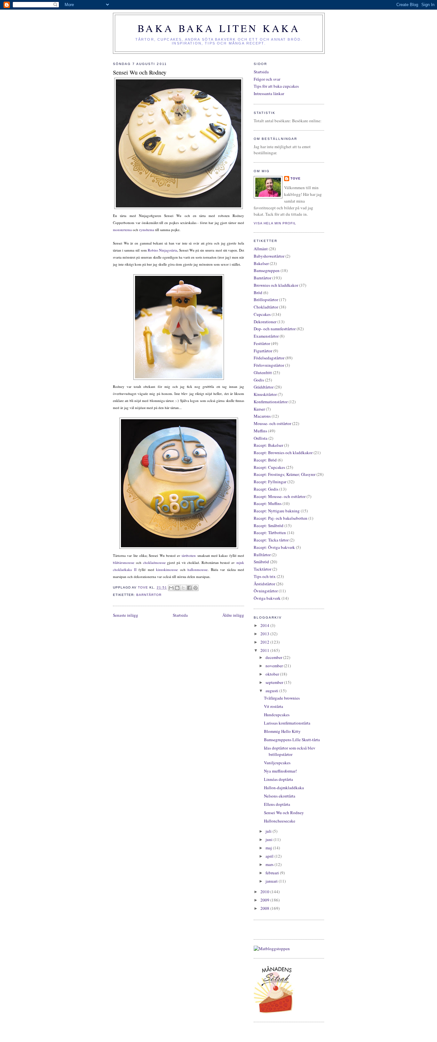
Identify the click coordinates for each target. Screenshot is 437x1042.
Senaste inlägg (125, 615)
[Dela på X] (183, 588)
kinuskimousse (166, 569)
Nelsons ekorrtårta (279, 796)
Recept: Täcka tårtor (271, 540)
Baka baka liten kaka (219, 28)
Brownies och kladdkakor (276, 285)
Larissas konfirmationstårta (287, 723)
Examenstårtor (266, 336)
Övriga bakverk (267, 598)
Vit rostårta (273, 706)
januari (272, 881)
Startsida (180, 615)
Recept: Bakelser (268, 445)
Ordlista (260, 438)
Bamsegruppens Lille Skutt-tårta (292, 739)
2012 (265, 642)
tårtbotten (189, 555)
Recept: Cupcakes (269, 467)
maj (269, 848)
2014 (265, 625)
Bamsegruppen (267, 270)
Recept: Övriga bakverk (274, 547)
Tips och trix (265, 576)
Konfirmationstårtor (271, 402)
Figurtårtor (263, 351)
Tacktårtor (262, 569)
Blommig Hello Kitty (282, 731)
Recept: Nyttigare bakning (277, 511)
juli (269, 831)
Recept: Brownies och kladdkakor (283, 452)
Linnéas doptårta (278, 779)
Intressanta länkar (269, 93)
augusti (272, 690)
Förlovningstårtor (269, 365)
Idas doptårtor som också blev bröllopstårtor (289, 751)
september (275, 682)
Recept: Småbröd (268, 525)
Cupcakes (262, 314)
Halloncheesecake (279, 821)
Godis (259, 380)
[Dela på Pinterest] (195, 588)
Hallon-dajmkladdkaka (284, 787)
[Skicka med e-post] (171, 588)
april (270, 856)
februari (273, 873)
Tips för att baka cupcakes (276, 86)
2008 (265, 908)
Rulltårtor (262, 554)
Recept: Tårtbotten (270, 532)
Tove (295, 178)
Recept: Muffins (268, 503)
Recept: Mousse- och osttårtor (280, 496)
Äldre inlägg (233, 615)
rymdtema (146, 229)
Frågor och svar (267, 79)
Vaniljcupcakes (277, 762)
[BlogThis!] (177, 588)
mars (270, 864)
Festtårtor (262, 343)
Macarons (262, 416)
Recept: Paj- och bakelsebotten (280, 518)
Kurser (259, 409)
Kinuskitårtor (265, 394)
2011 (265, 650)
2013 (265, 634)
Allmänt (261, 249)
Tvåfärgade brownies (282, 698)
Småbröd (261, 562)
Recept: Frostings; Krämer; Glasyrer (284, 474)
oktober (273, 674)
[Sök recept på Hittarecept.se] (272, 948)
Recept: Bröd (265, 460)
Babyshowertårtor (269, 256)
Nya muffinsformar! (280, 771)
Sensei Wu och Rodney (284, 812)
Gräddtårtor (264, 387)
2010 (265, 891)
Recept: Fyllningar (270, 482)
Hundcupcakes (277, 714)
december (274, 657)
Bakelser (261, 263)
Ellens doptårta (277, 804)
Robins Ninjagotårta (162, 250)
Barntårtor (149, 595)
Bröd (258, 292)
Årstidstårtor (264, 584)
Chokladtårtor (266, 307)
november (275, 666)
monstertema (122, 229)
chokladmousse (154, 562)
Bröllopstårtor (266, 299)
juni (270, 839)
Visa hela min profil (275, 223)
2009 (265, 900)
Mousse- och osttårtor (272, 423)
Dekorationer (265, 322)
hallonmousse (197, 569)
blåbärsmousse (123, 562)
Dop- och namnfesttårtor (275, 329)
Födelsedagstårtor (269, 358)
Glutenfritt (263, 372)
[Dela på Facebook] (189, 588)
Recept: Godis (266, 489)
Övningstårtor (266, 591)
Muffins (260, 431)
